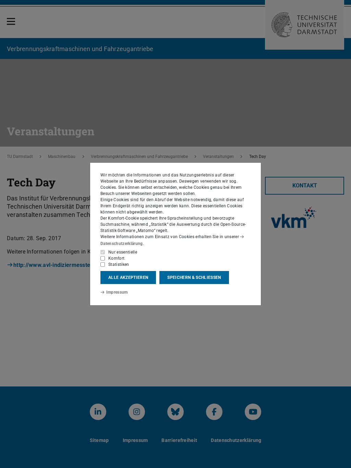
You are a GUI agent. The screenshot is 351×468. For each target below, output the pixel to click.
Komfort (116, 258)
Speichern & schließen (194, 277)
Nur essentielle (122, 252)
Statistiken (118, 264)
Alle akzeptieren (128, 277)
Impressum (117, 292)
